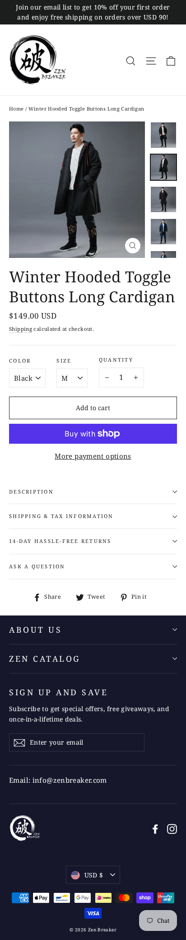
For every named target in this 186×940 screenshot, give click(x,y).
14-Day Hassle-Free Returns (60, 541)
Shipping (20, 328)
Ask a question (37, 566)
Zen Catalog (45, 658)
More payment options (93, 455)
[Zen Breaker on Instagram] (172, 828)
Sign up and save (58, 692)
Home (16, 108)
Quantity (116, 360)
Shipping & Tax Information (61, 516)
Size (63, 361)
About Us (35, 629)
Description (31, 491)
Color (20, 361)
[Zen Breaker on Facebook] (155, 828)
